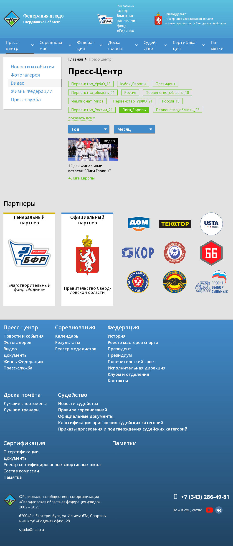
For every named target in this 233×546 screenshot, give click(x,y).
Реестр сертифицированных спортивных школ (52, 464)
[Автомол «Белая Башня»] (211, 253)
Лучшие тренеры (21, 410)
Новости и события (32, 67)
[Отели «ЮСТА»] (211, 224)
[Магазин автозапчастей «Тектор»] (175, 224)
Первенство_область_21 (93, 92)
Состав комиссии (21, 471)
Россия (130, 92)
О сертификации (21, 451)
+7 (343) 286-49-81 (205, 496)
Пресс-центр (12, 45)
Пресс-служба (26, 99)
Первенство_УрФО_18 (91, 83)
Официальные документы (85, 416)
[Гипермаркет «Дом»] (139, 224)
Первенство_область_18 (167, 92)
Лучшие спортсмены (25, 403)
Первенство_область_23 (177, 109)
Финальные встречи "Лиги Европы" (89, 168)
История (117, 336)
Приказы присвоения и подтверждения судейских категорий (122, 429)
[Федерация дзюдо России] (138, 281)
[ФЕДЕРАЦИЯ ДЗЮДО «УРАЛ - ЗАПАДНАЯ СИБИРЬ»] (175, 252)
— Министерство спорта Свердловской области (195, 23)
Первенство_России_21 (92, 109)
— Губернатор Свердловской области (189, 19)
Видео (18, 83)
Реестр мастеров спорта (133, 342)
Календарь (67, 336)
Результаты (67, 342)
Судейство (150, 45)
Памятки (217, 45)
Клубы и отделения (128, 374)
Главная (75, 59)
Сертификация (185, 45)
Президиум (120, 355)
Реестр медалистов (75, 348)
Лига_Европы (134, 109)
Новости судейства (78, 403)
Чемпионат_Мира (87, 101)
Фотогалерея (25, 75)
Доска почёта (115, 45)
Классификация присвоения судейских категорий (110, 422)
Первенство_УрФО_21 (132, 101)
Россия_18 (171, 101)
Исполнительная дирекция (137, 368)
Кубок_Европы (133, 83)
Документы (15, 355)
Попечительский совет (132, 361)
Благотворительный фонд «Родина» (126, 18)
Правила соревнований (82, 410)
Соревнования (51, 45)
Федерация (85, 45)
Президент (165, 83)
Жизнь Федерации (31, 91)
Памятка (12, 477)
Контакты (118, 380)
